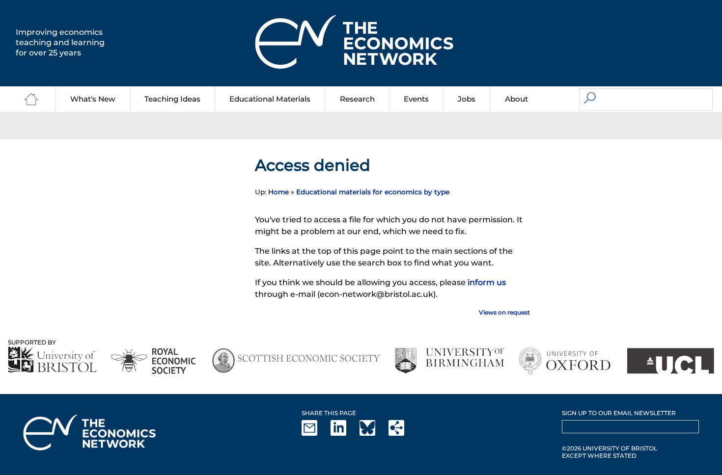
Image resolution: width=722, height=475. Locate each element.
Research (357, 99)
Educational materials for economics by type (372, 192)
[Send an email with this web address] (315, 433)
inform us (487, 282)
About (516, 99)
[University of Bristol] (52, 359)
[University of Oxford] (565, 360)
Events (416, 99)
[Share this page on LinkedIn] (344, 433)
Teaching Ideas (172, 99)
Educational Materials (269, 99)
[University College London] (670, 360)
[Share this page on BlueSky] (373, 433)
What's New (92, 99)
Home (278, 192)
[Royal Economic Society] (154, 360)
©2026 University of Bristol (609, 448)
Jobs (466, 99)
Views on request (504, 312)
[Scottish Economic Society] (296, 360)
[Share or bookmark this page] (402, 433)
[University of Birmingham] (449, 360)
